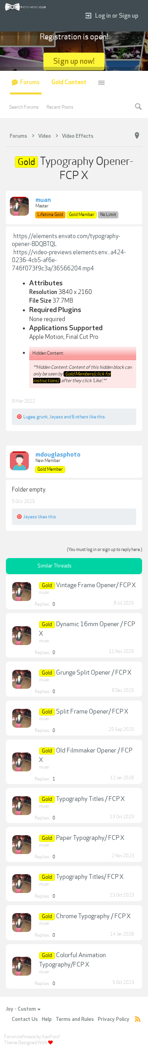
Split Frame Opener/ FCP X (92, 712)
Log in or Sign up (116, 16)
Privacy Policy (113, 1019)
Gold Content (68, 82)
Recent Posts (60, 107)
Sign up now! (74, 61)
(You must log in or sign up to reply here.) (104, 549)
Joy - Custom (21, 1009)
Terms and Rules (75, 1019)
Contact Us (25, 1019)
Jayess (56, 417)
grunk (42, 417)
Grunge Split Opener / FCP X (93, 673)
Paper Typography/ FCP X (90, 838)
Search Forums (24, 107)
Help (47, 1019)
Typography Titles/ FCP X (90, 877)
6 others (80, 417)
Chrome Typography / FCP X (93, 916)
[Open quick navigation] (137, 136)
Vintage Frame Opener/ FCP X (96, 585)
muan (43, 200)
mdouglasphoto (58, 455)
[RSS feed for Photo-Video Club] (137, 1019)
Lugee (29, 417)
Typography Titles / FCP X (90, 799)
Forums (29, 82)
